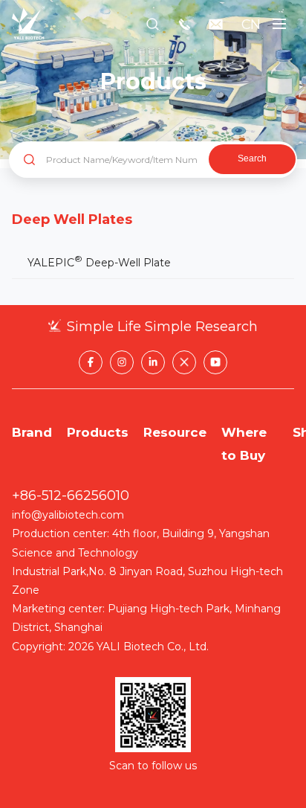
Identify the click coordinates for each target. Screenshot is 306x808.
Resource (174, 432)
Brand (32, 432)
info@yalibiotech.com (68, 515)
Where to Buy (244, 444)
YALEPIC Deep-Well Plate (99, 261)
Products (97, 432)
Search (252, 158)
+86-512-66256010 (70, 495)
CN (251, 24)
